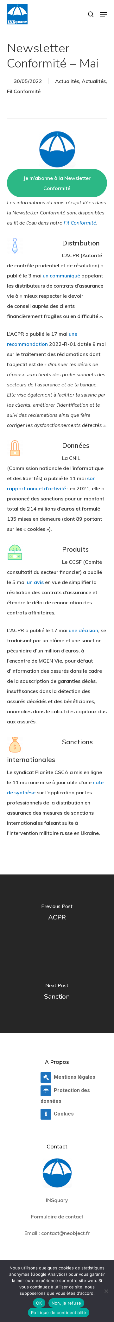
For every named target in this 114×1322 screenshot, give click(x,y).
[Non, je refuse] (106, 1291)
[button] (103, 14)
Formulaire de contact (57, 1216)
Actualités (67, 81)
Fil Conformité (24, 91)
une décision (83, 630)
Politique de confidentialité (58, 1312)
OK (39, 1303)
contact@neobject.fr (65, 1233)
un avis (35, 582)
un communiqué (61, 275)
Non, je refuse (66, 1303)
